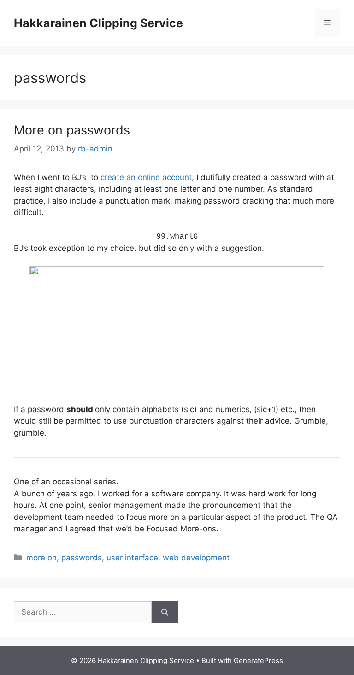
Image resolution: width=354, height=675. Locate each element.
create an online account (146, 177)
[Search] (165, 612)
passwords (81, 557)
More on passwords (72, 130)
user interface (132, 557)
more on (41, 557)
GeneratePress (258, 660)
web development (196, 557)
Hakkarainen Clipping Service (98, 23)
